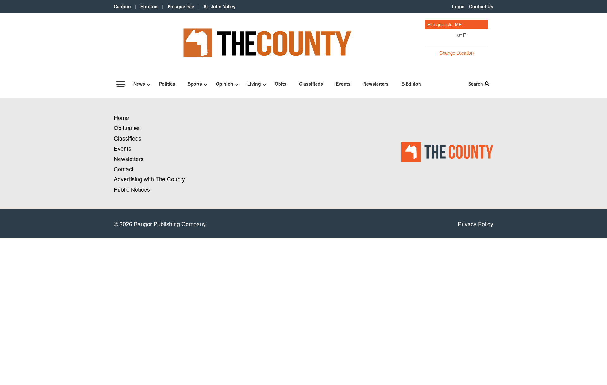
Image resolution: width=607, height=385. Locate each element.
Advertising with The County (149, 179)
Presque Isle (181, 6)
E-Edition (411, 84)
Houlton (149, 6)
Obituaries (127, 127)
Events (343, 84)
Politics (167, 84)
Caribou (122, 6)
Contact (123, 169)
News (139, 84)
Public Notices (132, 189)
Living (254, 84)
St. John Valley (220, 6)
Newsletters (376, 84)
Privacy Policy (475, 224)
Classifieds (311, 84)
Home (121, 117)
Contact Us (481, 6)
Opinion (224, 84)
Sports (195, 84)
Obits (280, 84)
